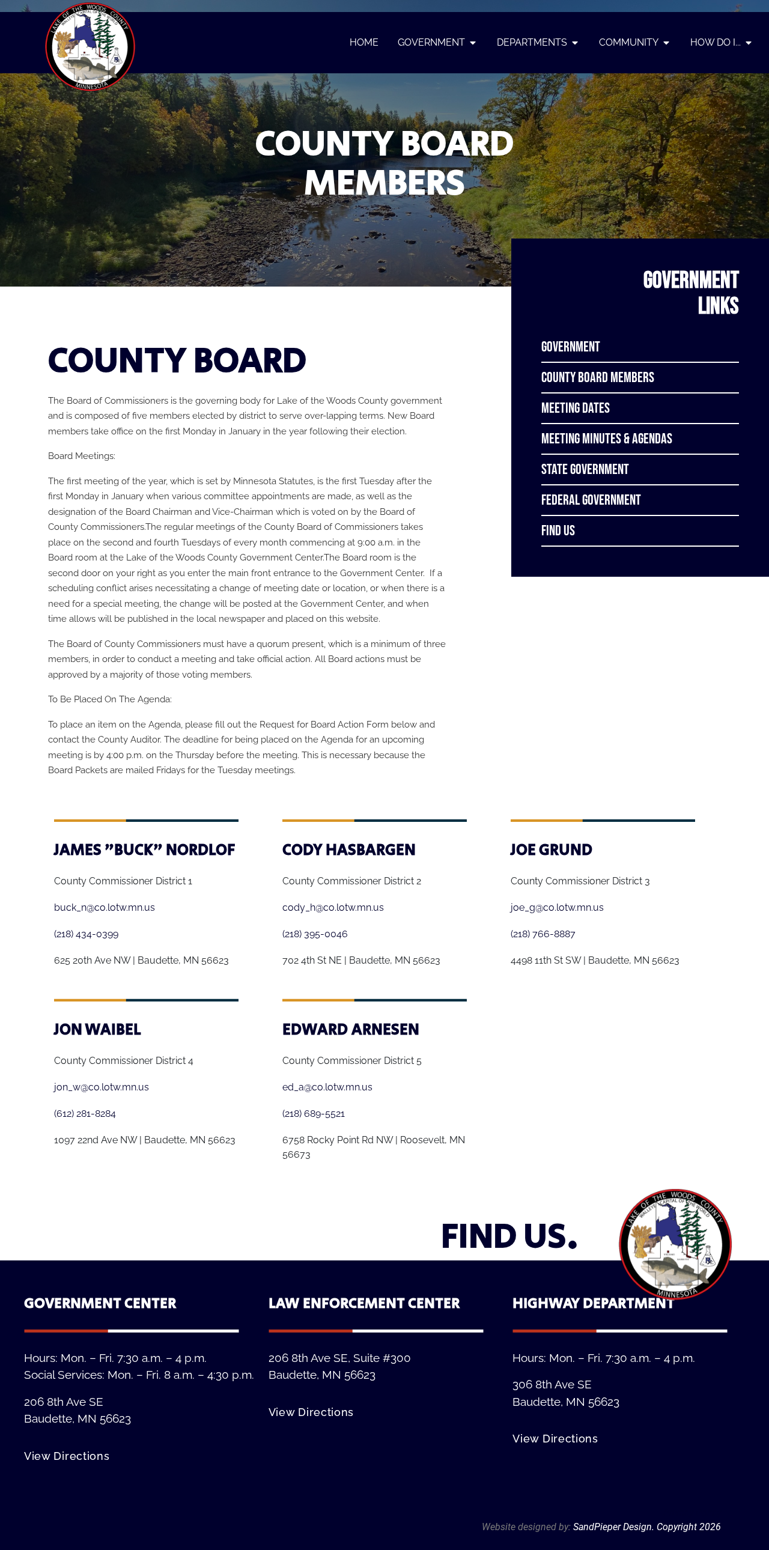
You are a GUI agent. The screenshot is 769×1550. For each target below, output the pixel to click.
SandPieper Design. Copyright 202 (644, 1527)
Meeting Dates (575, 408)
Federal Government (591, 500)
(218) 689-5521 (313, 1113)
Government (570, 347)
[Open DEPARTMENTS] (575, 42)
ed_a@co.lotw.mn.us (327, 1087)
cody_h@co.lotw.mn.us (333, 907)
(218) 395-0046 (315, 934)
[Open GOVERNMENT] (473, 42)
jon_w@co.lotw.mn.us (101, 1087)
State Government (585, 469)
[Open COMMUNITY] (666, 42)
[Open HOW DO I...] (748, 42)
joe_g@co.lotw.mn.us (557, 907)
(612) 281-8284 (85, 1113)
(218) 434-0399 (86, 934)
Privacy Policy (692, 1512)
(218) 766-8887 (543, 934)
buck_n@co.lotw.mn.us (104, 907)
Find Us (558, 530)
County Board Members (597, 377)
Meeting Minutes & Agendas (606, 439)
